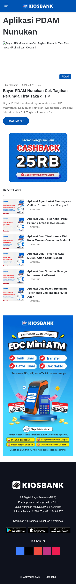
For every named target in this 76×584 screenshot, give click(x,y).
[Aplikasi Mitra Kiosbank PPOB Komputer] (60, 532)
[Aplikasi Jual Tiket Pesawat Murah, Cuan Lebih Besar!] (13, 259)
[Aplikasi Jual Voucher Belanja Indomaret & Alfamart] (13, 276)
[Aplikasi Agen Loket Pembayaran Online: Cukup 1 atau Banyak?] (13, 206)
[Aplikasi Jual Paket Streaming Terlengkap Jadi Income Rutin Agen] (13, 294)
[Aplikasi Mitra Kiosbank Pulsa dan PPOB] (16, 532)
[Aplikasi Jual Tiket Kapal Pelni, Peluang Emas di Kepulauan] (13, 224)
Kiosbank (51, 576)
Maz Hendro (12, 85)
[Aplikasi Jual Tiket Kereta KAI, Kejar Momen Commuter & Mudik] (13, 241)
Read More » (16, 120)
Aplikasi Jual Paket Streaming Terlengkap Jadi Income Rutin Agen (47, 292)
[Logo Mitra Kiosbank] (38, 6)
